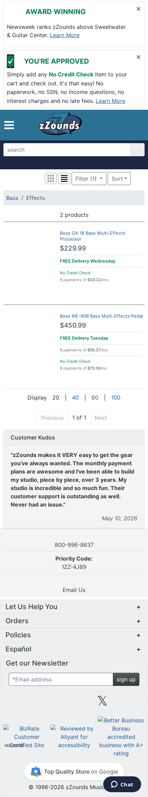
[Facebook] (45, 703)
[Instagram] (74, 703)
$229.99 (73, 248)
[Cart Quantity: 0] (104, 124)
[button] (9, 125)
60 (95, 397)
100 (115, 397)
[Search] (137, 149)
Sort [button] (117, 178)
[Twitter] (102, 703)
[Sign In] (120, 124)
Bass (12, 197)
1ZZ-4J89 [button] (74, 562)
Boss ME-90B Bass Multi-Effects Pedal (101, 316)
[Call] (133, 125)
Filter (86, 178)
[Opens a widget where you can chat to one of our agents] (122, 785)
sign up (126, 679)
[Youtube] (131, 703)
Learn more (65, 35)
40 (75, 397)
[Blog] (17, 703)
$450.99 (73, 325)
